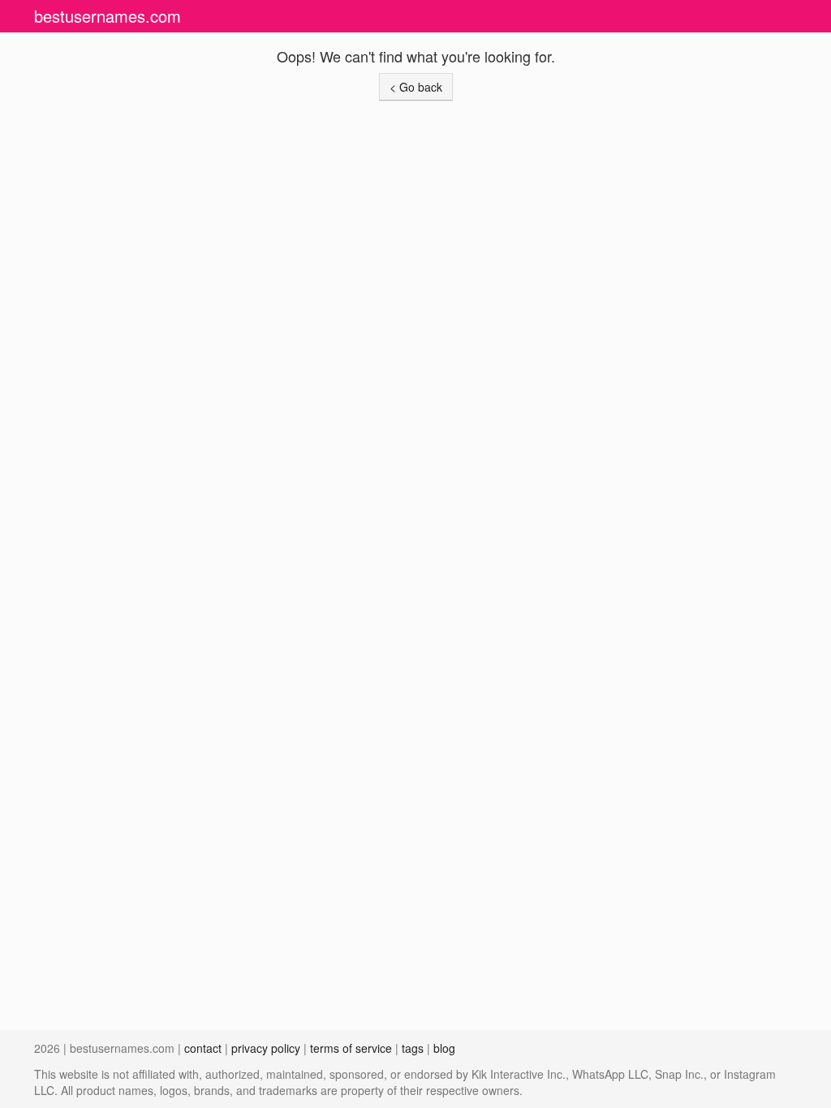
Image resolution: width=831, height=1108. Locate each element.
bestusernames (107, 16)
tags (413, 1048)
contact (203, 1048)
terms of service (351, 1048)
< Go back (416, 87)
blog (444, 1048)
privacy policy (265, 1048)
